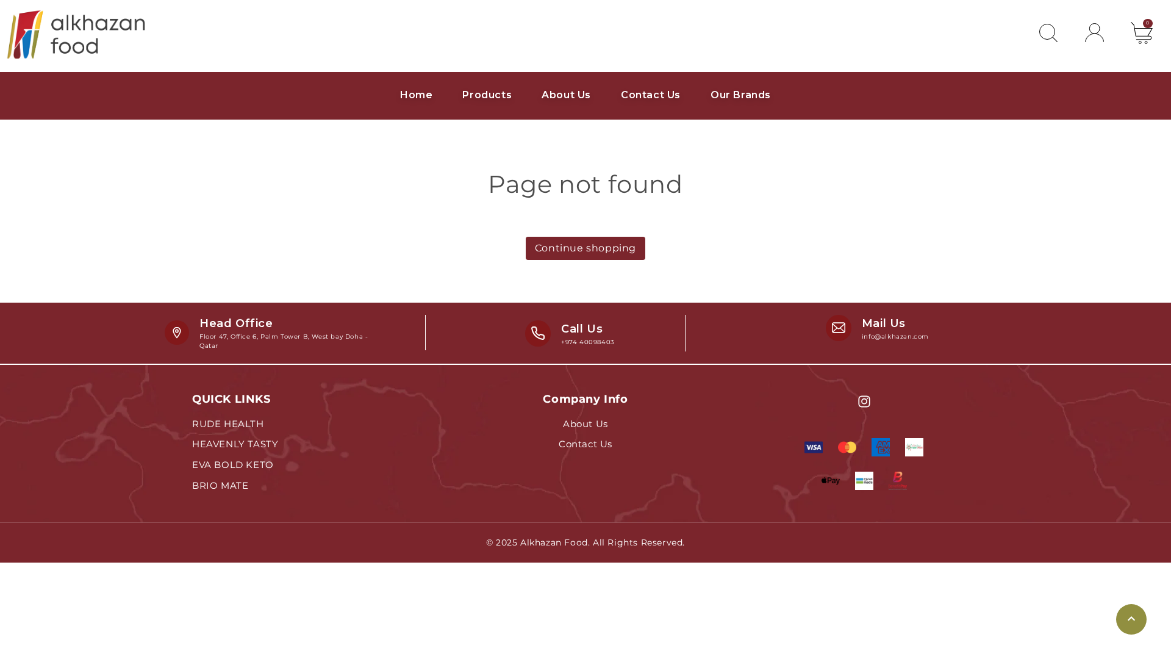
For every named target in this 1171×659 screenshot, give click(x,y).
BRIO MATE (220, 485)
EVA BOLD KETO (233, 464)
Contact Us (585, 444)
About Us (585, 424)
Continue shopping (585, 248)
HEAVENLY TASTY (235, 444)
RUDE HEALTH (228, 424)
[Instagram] (864, 401)
